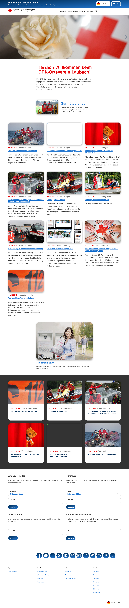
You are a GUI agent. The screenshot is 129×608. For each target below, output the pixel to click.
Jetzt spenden (12, 571)
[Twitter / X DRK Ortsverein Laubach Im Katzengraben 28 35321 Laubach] (59, 555)
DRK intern (96, 589)
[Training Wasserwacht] (64, 183)
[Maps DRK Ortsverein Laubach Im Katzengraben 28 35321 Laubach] (86, 555)
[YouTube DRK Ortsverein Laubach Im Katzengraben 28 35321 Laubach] (46, 555)
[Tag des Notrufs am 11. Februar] (26, 281)
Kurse (70, 11)
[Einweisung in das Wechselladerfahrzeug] (26, 231)
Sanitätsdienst (73, 103)
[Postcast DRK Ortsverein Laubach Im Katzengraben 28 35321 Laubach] (112, 555)
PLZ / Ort (12, 499)
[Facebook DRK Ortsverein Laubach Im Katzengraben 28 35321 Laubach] (39, 555)
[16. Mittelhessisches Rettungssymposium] (64, 134)
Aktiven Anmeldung (43, 575)
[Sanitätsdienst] (47, 107)
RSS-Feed (96, 585)
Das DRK (90, 11)
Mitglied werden (42, 571)
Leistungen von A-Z (71, 578)
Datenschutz (97, 592)
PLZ (68, 530)
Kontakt (95, 575)
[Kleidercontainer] (64, 341)
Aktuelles (68, 575)
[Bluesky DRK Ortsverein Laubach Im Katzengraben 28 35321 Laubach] (99, 555)
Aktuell (75, 11)
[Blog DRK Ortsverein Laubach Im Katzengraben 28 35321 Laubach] (79, 555)
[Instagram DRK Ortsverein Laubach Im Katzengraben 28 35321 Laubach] (52, 555)
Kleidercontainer (45, 362)
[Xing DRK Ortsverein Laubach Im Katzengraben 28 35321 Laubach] (72, 555)
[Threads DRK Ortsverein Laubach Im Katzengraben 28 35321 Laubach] (106, 555)
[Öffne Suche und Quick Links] (96, 11)
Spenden (82, 11)
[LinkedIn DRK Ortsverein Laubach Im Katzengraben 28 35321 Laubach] (66, 555)
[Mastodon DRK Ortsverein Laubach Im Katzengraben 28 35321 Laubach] (92, 555)
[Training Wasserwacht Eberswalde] (26, 134)
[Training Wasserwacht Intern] (103, 183)
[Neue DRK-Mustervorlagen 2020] (64, 231)
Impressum (96, 582)
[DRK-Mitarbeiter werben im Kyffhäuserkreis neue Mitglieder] (103, 231)
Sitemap (96, 578)
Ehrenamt (40, 578)
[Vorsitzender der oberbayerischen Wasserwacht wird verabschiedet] (26, 183)
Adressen (96, 571)
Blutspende (40, 582)
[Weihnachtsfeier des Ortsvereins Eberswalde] (103, 134)
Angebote (63, 11)
